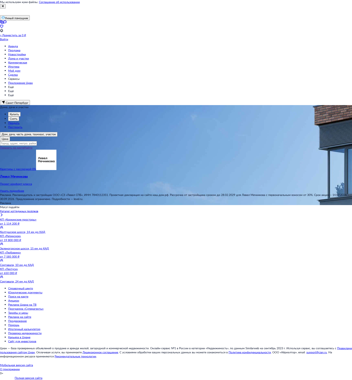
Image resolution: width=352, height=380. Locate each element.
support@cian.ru (316, 352)
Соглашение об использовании (59, 2)
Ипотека (13, 66)
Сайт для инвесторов (22, 341)
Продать (14, 123)
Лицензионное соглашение (100, 352)
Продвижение (17, 321)
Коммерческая (17, 62)
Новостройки (17, 54)
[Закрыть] (3, 6)
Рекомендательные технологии (75, 356)
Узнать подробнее (12, 191)
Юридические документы (25, 292)
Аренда (13, 46)
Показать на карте (12, 147)
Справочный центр (20, 288)
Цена (5, 139)
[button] (176, 180)
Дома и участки (18, 58)
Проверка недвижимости (25, 333)
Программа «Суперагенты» (26, 309)
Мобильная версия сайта (16, 365)
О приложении (10, 369)
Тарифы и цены (18, 313)
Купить (14, 114)
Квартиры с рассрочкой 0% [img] (18, 169)
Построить (15, 127)
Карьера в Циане (19, 337)
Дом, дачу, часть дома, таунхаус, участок (29, 134)
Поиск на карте (18, 296)
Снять (14, 119)
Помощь (13, 325)
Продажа (14, 50)
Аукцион (13, 300)
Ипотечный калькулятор (24, 329)
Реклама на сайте (19, 317)
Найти (28, 147)
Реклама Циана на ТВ (22, 304)
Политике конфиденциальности (250, 352)
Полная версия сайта (28, 378)
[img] (46, 169)
